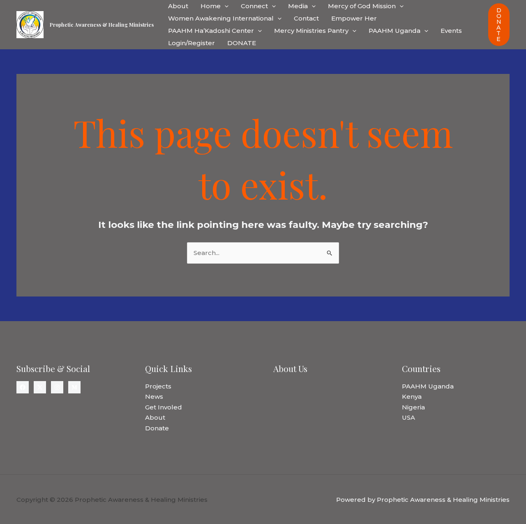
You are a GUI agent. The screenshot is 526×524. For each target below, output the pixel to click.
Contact (306, 18)
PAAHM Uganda (394, 30)
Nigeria (413, 407)
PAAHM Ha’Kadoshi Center (211, 30)
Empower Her (354, 18)
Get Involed (163, 407)
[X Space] (40, 387)
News (154, 396)
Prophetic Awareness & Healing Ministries (102, 24)
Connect (254, 6)
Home (211, 6)
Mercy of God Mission (362, 6)
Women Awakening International (221, 18)
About (178, 6)
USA (408, 417)
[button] (224, 6)
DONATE (241, 43)
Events (451, 30)
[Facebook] (22, 387)
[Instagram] (57, 387)
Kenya (412, 396)
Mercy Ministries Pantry (311, 30)
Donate (157, 428)
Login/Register (191, 43)
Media (298, 6)
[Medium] (74, 387)
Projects (158, 386)
